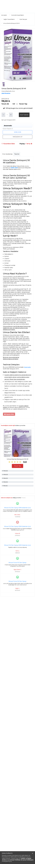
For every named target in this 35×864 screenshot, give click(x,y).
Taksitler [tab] (16, 154)
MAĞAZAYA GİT (17, 137)
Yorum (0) (5, 104)
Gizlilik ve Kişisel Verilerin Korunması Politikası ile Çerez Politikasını (17, 859)
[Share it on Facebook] (26, 144)
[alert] (17, 857)
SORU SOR (17, 132)
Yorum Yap (17, 466)
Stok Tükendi (24, 115)
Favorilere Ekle (9, 144)
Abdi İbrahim (6, 93)
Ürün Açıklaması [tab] (7, 154)
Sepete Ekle (10, 414)
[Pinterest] (31, 144)
